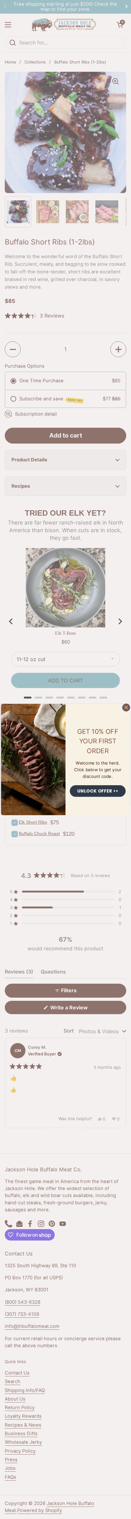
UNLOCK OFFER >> (97, 791)
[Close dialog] (126, 707)
